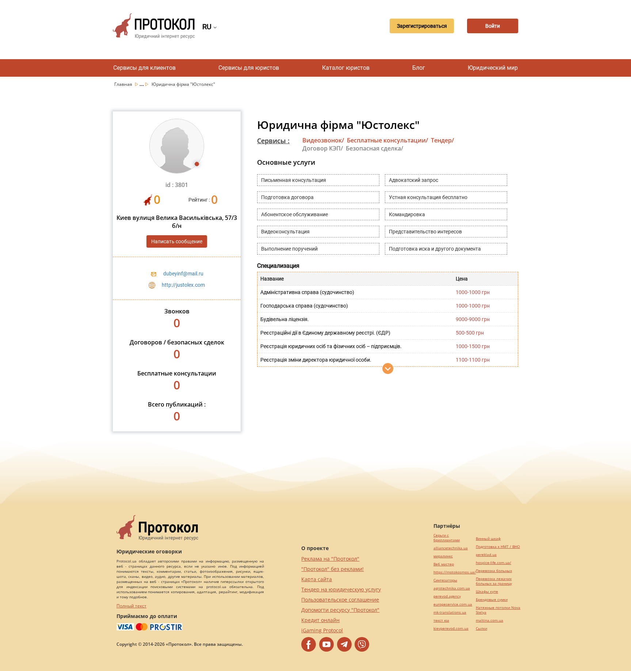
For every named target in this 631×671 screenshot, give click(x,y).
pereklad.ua (486, 554)
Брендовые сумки (492, 599)
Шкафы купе (487, 591)
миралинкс (443, 556)
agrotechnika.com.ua (451, 588)
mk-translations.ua (449, 612)
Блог (418, 67)
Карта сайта (316, 579)
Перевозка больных (494, 570)
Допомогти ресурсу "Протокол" (340, 609)
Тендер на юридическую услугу (341, 589)
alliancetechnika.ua (450, 548)
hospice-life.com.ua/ (493, 562)
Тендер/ (442, 140)
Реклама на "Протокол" (330, 558)
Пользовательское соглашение (340, 599)
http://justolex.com (183, 285)
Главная (123, 84)
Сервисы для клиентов (144, 67)
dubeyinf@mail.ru (183, 274)
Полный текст (131, 606)
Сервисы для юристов (248, 67)
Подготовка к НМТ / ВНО (498, 546)
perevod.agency (447, 596)
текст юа (441, 620)
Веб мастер (443, 564)
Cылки (481, 628)
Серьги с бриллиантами (446, 537)
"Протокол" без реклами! (332, 568)
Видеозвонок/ (323, 140)
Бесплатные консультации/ (387, 140)
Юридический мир (493, 67)
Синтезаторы (445, 580)
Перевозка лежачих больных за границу (494, 581)
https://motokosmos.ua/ (454, 572)
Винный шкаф (488, 538)
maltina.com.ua (489, 620)
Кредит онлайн (320, 620)
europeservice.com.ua (452, 604)
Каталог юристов (346, 67)
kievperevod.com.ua (451, 628)
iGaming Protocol (322, 630)
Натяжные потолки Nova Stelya (498, 610)
